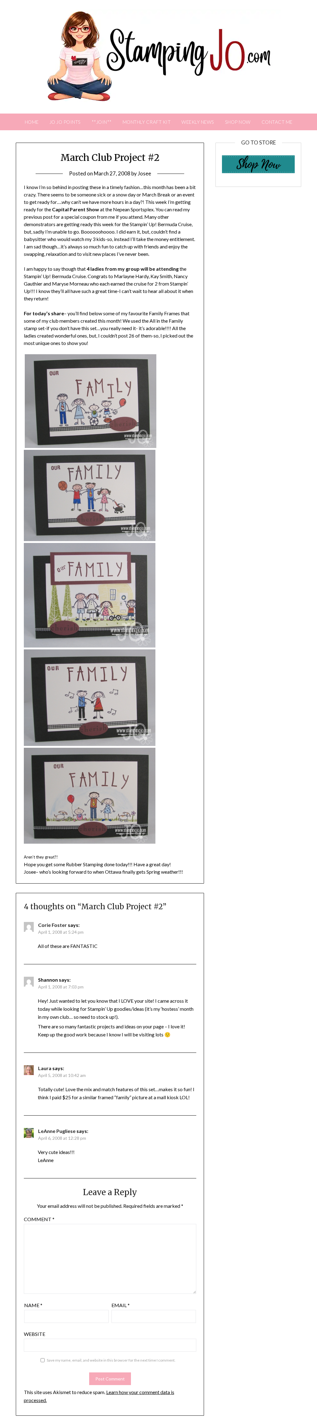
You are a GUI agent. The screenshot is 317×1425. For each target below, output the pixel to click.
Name (33, 1305)
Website (34, 1334)
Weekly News (197, 122)
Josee (144, 173)
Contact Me (277, 122)
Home (32, 122)
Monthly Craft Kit (147, 122)
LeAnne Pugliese (57, 1131)
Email (120, 1305)
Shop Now (238, 122)
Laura (44, 1068)
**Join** (102, 122)
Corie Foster (52, 925)
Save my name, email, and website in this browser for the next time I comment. (111, 1360)
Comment (39, 1219)
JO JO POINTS (65, 122)
